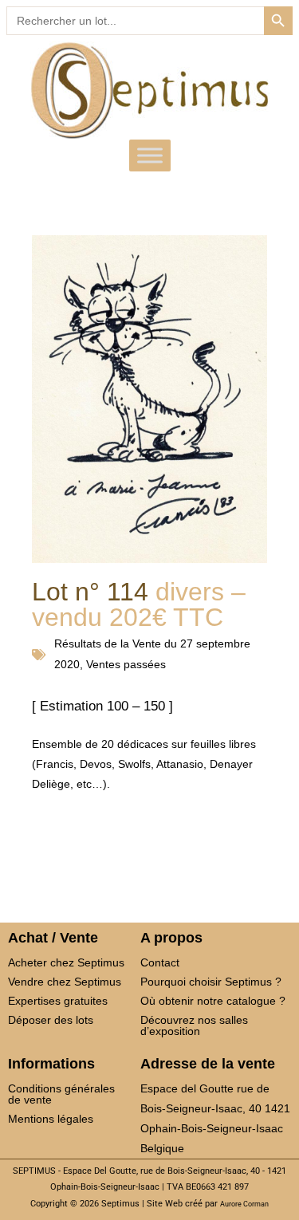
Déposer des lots (50, 1019)
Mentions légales (50, 1118)
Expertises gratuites (58, 1000)
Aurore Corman (244, 1204)
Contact (159, 962)
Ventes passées (126, 664)
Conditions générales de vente (61, 1094)
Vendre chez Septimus (64, 981)
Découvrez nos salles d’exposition (194, 1025)
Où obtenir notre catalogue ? (212, 1000)
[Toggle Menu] (150, 155)
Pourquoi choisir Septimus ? (210, 981)
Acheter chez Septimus (66, 962)
